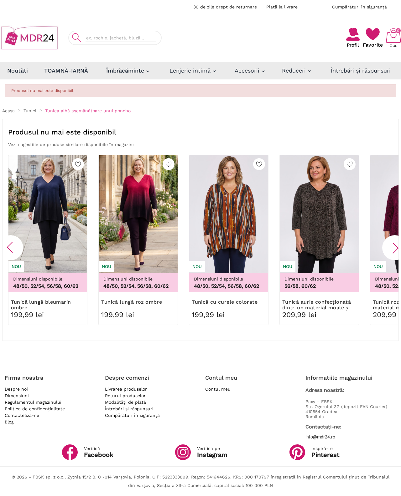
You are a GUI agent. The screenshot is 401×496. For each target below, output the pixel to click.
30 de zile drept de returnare (225, 6)
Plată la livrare (282, 6)
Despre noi (16, 389)
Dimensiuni (17, 395)
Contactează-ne (22, 415)
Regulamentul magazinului (33, 402)
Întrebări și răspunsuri (129, 408)
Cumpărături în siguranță (359, 6)
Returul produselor (125, 395)
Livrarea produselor (126, 389)
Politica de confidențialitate (35, 408)
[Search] (76, 37)
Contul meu (218, 389)
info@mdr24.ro (320, 436)
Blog (9, 421)
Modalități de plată (125, 402)
